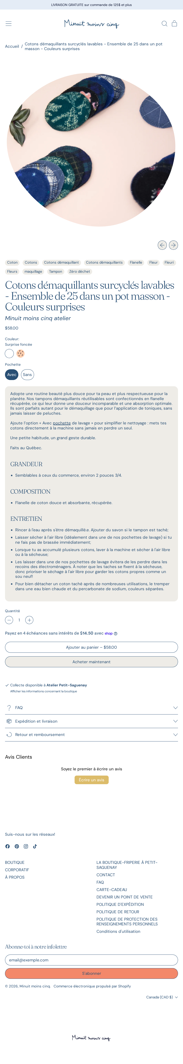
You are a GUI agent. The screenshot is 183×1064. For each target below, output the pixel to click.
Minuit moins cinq (35, 986)
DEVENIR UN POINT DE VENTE (125, 897)
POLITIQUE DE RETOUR (118, 911)
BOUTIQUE (15, 862)
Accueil (12, 46)
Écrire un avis (91, 779)
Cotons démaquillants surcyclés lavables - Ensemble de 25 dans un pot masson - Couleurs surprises (94, 46)
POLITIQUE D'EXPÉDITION (120, 904)
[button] (164, 23)
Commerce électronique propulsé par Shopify (92, 986)
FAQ (100, 882)
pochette (62, 423)
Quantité (12, 611)
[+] (29, 620)
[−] (9, 620)
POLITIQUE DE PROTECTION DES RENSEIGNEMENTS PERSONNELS (127, 922)
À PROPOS (15, 877)
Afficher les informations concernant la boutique (43, 691)
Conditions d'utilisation (118, 931)
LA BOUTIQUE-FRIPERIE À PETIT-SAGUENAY (127, 865)
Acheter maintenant (91, 661)
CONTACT (106, 874)
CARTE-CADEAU (112, 889)
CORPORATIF (17, 869)
